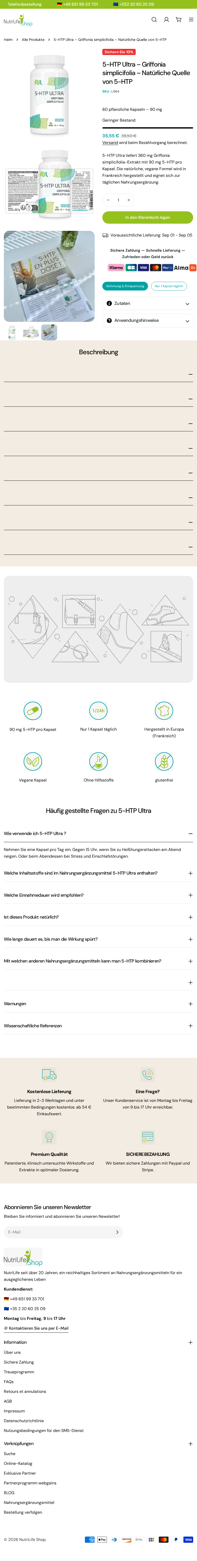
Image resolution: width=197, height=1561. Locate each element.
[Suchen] (154, 19)
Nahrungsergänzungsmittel (29, 1502)
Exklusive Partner (20, 1473)
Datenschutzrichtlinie (24, 1420)
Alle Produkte (33, 39)
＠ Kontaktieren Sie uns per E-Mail (36, 1328)
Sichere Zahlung (19, 1362)
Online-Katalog (18, 1463)
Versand (110, 142)
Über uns (12, 1352)
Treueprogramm (19, 1372)
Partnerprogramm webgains (30, 1483)
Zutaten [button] (122, 303)
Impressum (14, 1411)
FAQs (9, 1381)
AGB (8, 1401)
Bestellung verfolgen (23, 1512)
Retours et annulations (25, 1391)
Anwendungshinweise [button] (136, 320)
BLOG (9, 1492)
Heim (8, 39)
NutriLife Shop (32, 1539)
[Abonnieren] (117, 1232)
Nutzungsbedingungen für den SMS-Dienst (44, 1430)
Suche (9, 1453)
